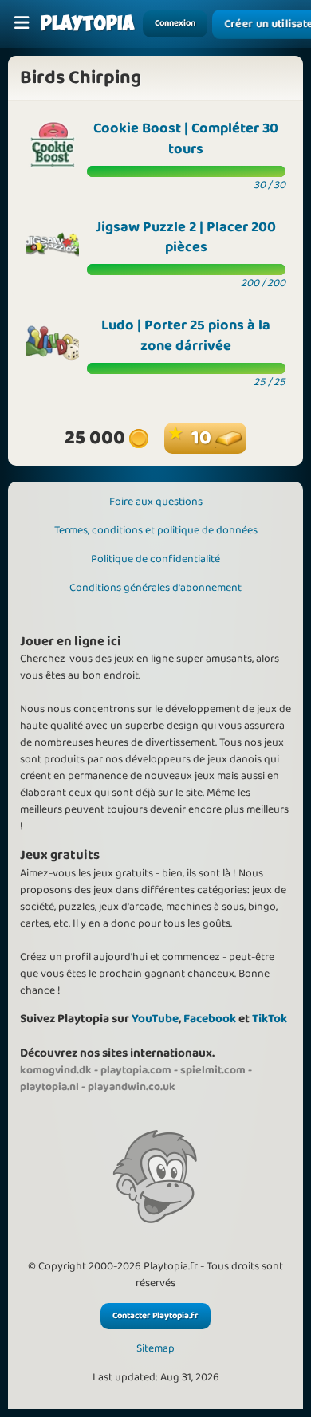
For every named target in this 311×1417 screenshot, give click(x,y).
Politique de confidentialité (155, 559)
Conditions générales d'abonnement (155, 587)
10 (203, 438)
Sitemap (155, 1348)
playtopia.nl (49, 1087)
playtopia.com (135, 1070)
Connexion (175, 23)
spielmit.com (213, 1070)
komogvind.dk (56, 1070)
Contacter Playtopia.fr (155, 1316)
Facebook (209, 1019)
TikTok (269, 1019)
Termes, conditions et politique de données (156, 530)
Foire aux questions (156, 501)
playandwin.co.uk (131, 1087)
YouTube (155, 1019)
